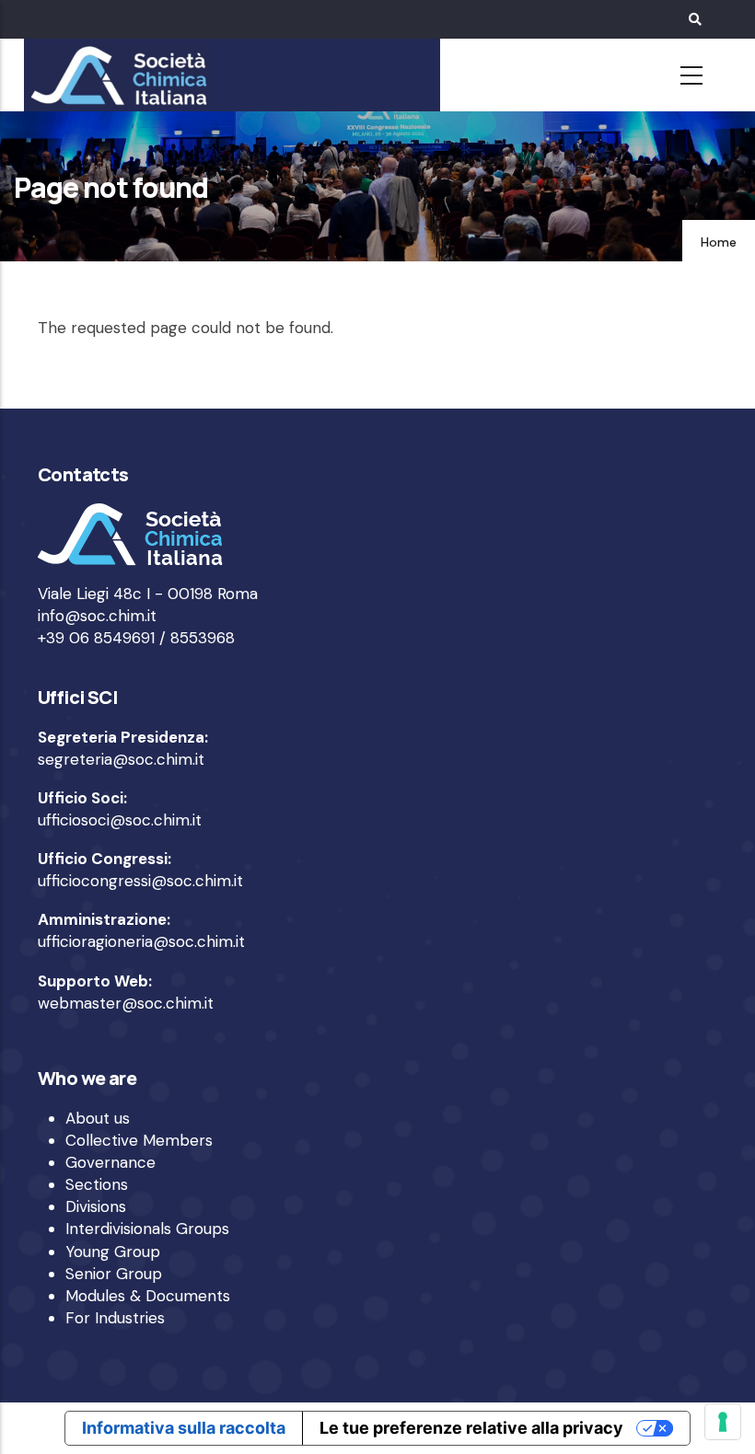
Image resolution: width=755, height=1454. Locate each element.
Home (719, 242)
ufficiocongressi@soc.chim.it (140, 881)
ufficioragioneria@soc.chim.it (141, 941)
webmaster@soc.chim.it (126, 1003)
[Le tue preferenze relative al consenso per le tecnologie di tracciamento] (722, 1421)
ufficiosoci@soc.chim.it (120, 820)
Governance (110, 1162)
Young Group (112, 1251)
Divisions (95, 1206)
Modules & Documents (147, 1296)
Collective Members (139, 1140)
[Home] (116, 75)
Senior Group (113, 1274)
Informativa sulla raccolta (183, 1427)
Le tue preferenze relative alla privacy (471, 1427)
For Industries (115, 1318)
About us (97, 1118)
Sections (96, 1184)
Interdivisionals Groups (147, 1228)
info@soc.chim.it (97, 616)
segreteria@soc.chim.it (121, 759)
